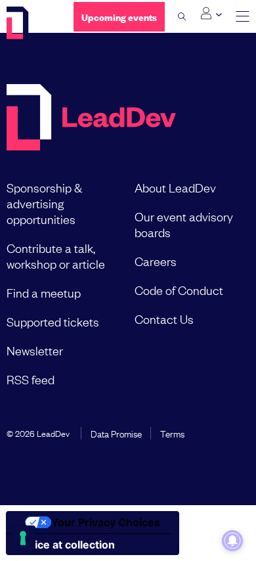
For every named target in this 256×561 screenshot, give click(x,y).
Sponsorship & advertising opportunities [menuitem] (44, 203)
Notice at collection (65, 544)
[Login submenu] (211, 14)
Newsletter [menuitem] (35, 350)
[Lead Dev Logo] (30, 23)
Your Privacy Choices (105, 522)
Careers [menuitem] (156, 261)
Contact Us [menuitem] (164, 318)
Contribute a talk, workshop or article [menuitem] (56, 255)
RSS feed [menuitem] (30, 379)
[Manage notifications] (232, 540)
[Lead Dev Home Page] (91, 118)
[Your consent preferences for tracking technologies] (23, 538)
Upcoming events (119, 17)
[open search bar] (182, 16)
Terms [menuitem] (172, 433)
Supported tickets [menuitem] (53, 321)
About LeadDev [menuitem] (175, 187)
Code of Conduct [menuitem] (179, 290)
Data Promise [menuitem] (116, 433)
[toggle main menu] (242, 16)
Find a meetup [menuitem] (44, 292)
